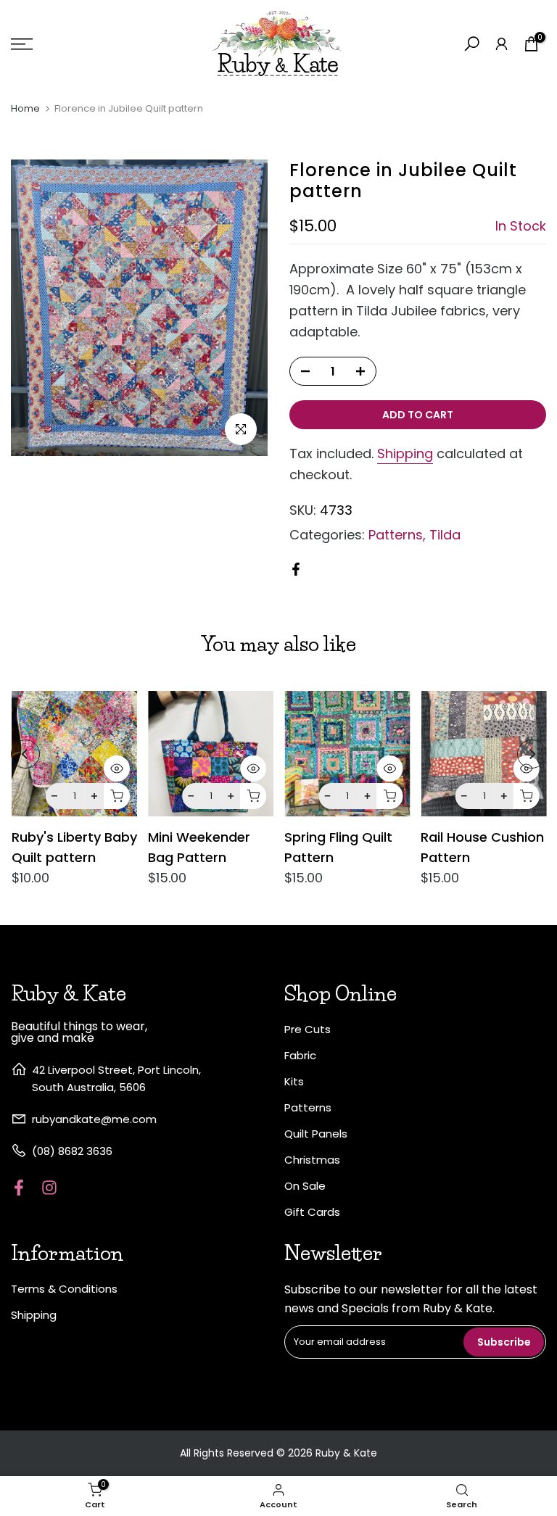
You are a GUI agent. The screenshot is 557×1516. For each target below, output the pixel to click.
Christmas (312, 1159)
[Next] (531, 754)
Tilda (445, 535)
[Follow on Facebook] (19, 1187)
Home (25, 108)
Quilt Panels (315, 1133)
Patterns (395, 535)
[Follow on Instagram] (49, 1187)
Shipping (405, 453)
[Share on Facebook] (295, 569)
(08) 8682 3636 (72, 1151)
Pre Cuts (307, 1029)
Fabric (300, 1055)
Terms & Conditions (64, 1288)
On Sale (305, 1185)
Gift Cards (312, 1211)
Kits (294, 1081)
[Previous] (25, 754)
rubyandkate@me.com (94, 1119)
